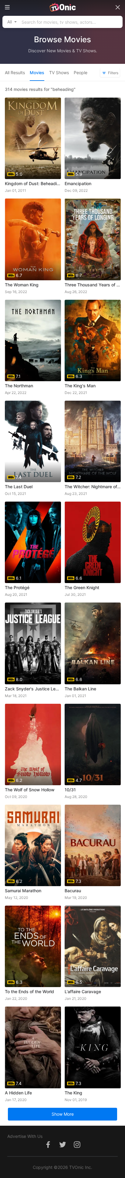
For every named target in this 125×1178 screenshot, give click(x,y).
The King (73, 1092)
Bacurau (73, 890)
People (80, 72)
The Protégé (17, 587)
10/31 (70, 789)
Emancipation (78, 183)
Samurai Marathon (23, 890)
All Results (15, 72)
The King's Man (80, 385)
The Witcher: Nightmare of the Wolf (93, 486)
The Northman (19, 385)
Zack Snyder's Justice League (33, 688)
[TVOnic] (62, 7)
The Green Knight (82, 587)
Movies (37, 72)
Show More (63, 1114)
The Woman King (22, 284)
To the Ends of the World (29, 991)
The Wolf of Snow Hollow (30, 789)
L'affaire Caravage (83, 991)
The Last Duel (18, 486)
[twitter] (62, 1147)
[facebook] (48, 1147)
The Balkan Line (80, 688)
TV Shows (59, 72)
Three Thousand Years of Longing (93, 284)
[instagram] (77, 1147)
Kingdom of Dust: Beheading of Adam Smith (33, 183)
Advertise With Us (24, 1136)
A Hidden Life (18, 1092)
